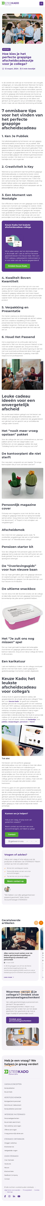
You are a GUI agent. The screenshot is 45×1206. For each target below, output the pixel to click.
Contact (11, 834)
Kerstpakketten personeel (12, 1109)
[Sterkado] (16, 1072)
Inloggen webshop (10, 1143)
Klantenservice (9, 1147)
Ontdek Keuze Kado (17, 266)
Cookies (36, 1190)
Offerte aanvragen (10, 1130)
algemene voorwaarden (12, 1190)
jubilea (4, 722)
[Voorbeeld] (5, 1196)
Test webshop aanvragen (12, 1126)
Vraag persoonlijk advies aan (13, 1133)
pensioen (24, 722)
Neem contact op (15, 881)
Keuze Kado (14, 701)
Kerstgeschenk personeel (12, 1101)
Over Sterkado (9, 1160)
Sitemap (10, 1192)
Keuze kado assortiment (12, 1122)
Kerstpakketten (9, 1088)
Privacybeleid (27, 1190)
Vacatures (7, 1164)
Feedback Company (11, 1175)
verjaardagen (13, 722)
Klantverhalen (9, 1171)
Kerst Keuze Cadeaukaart (12, 1105)
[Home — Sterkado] (10, 3)
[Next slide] (41, 923)
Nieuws (6, 1167)
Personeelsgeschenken (11, 1118)
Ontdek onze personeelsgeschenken (20, 1020)
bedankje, (32, 719)
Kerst (32, 722)
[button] (41, 4)
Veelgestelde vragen (10, 1150)
